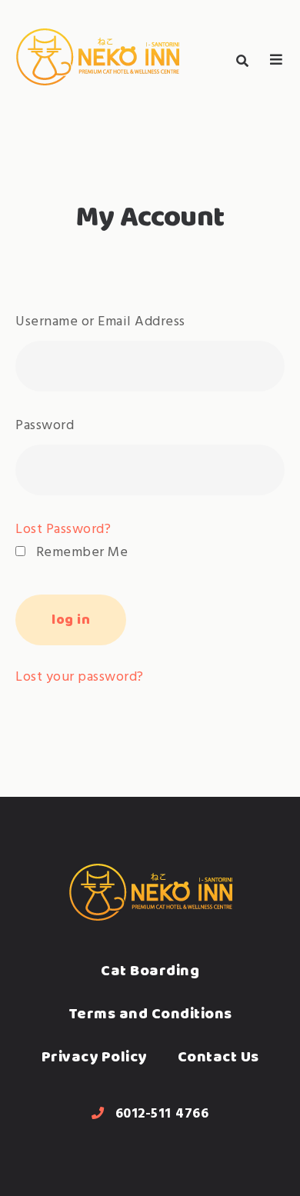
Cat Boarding (150, 970)
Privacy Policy (94, 1056)
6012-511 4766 (162, 1114)
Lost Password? (63, 529)
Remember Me (80, 552)
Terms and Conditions (150, 1013)
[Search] (242, 61)
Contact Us (218, 1056)
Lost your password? (79, 677)
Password (44, 426)
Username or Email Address (100, 322)
